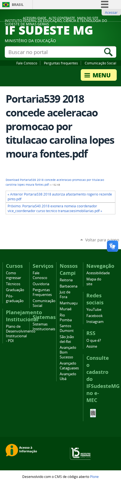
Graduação (15, 289)
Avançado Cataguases (69, 365)
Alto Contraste (62, 18)
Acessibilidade (34, 18)
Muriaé (65, 309)
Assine (91, 346)
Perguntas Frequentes (42, 292)
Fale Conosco (26, 63)
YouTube (93, 309)
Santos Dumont (67, 328)
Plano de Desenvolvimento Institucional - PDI (20, 333)
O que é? (93, 340)
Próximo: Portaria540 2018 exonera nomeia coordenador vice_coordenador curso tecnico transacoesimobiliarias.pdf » (55, 208)
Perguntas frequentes (61, 63)
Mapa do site (87, 18)
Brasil (18, 4)
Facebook (94, 315)
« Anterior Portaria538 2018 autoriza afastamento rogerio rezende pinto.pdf (60, 196)
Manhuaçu (69, 303)
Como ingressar (13, 275)
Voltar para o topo (102, 239)
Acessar (111, 12)
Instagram (95, 321)
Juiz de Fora (65, 294)
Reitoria (66, 280)
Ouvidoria (41, 284)
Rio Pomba (66, 317)
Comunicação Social (100, 63)
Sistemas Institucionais (44, 326)
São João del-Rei (67, 339)
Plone (94, 476)
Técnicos (13, 284)
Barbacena (68, 286)
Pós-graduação (15, 298)
